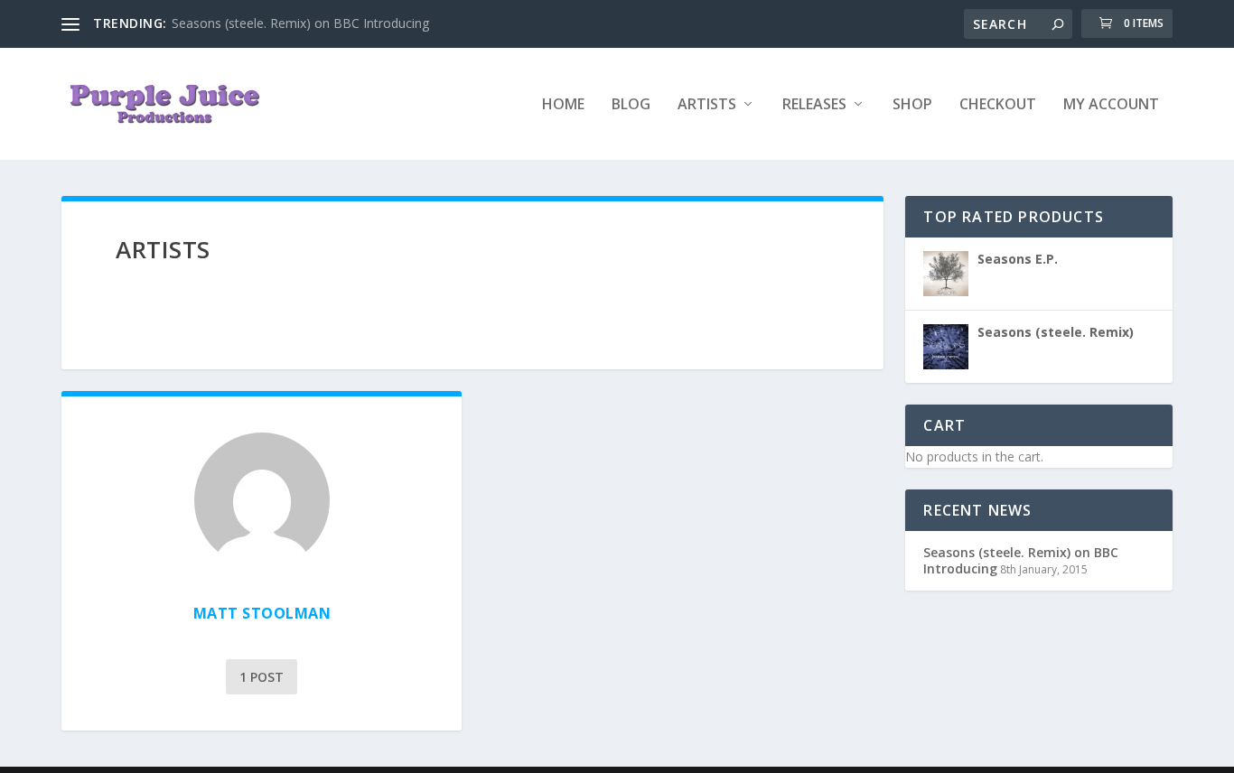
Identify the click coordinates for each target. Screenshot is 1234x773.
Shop (912, 105)
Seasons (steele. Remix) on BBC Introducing (300, 23)
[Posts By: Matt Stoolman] (261, 500)
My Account (1111, 105)
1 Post (261, 676)
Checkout (997, 105)
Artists (707, 105)
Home (563, 105)
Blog (631, 105)
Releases (814, 105)
